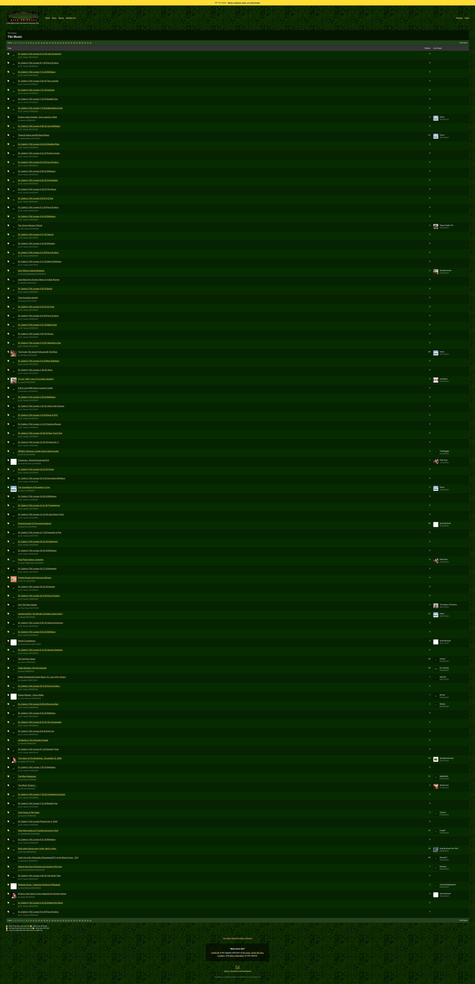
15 (44, 43)
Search (61, 18)
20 (58, 43)
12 (36, 43)
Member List (71, 18)
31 (88, 43)
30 (85, 43)
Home (228, 938)
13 (39, 43)
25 (71, 43)
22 (63, 43)
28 (80, 43)
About (47, 18)
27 (77, 43)
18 (52, 43)
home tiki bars (257, 953)
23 (66, 43)
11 (33, 43)
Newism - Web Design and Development (237, 971)
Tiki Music (15, 36)
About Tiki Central (238, 938)
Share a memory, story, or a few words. (244, 3)
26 (74, 43)
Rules (54, 18)
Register (459, 18)
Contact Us (248, 938)
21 (60, 43)
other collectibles (236, 956)
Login (467, 18)
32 (90, 43)
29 (82, 43)
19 (55, 43)
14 (41, 43)
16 (47, 43)
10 (31, 43)
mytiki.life (215, 953)
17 (50, 43)
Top (224, 938)
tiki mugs (246, 953)
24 (69, 43)
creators (221, 956)
